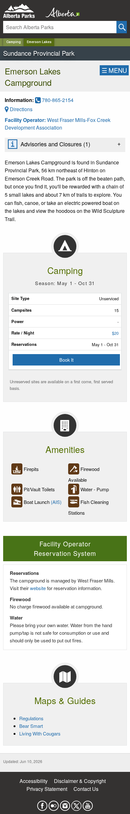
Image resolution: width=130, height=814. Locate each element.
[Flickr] (54, 803)
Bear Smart (31, 725)
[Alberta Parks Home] (23, 11)
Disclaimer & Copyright (80, 781)
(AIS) (56, 502)
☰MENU (114, 70)
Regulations (31, 718)
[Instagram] (65, 803)
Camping (13, 42)
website (38, 588)
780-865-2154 (57, 100)
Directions (20, 109)
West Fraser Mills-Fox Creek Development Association (57, 123)
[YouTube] (88, 803)
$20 (115, 333)
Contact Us (86, 788)
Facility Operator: (26, 120)
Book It (66, 359)
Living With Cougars (40, 733)
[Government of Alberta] (60, 11)
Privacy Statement (47, 788)
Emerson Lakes (39, 42)
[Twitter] (76, 803)
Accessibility (34, 781)
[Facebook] (42, 803)
